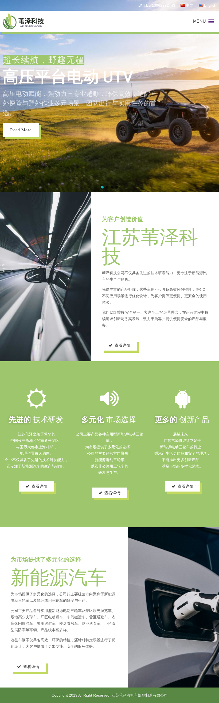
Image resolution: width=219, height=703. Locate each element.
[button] (199, 21)
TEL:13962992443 (159, 5)
